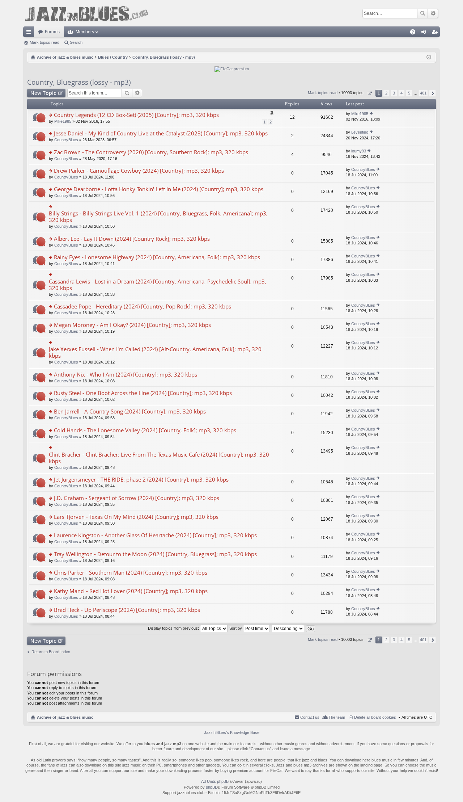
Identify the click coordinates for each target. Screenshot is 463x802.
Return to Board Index (50, 652)
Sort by (236, 628)
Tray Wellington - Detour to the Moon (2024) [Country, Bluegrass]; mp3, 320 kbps (155, 554)
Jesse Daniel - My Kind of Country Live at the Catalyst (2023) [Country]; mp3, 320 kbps (161, 133)
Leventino (359, 132)
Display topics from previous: (174, 628)
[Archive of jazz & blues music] (86, 13)
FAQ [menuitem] (415, 33)
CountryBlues (66, 140)
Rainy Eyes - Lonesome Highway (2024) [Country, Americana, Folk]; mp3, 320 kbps (157, 257)
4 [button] (401, 93)
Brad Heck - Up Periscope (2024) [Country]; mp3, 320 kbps (127, 609)
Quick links (30, 33)
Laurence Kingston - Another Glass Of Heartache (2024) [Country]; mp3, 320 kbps (155, 535)
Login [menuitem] (425, 33)
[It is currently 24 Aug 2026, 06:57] (428, 57)
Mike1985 (62, 121)
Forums (52, 31)
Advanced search (433, 13)
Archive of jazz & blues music (65, 717)
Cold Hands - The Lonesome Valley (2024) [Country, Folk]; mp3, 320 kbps (145, 430)
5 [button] (409, 93)
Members (85, 31)
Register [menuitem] (436, 33)
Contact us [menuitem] (309, 717)
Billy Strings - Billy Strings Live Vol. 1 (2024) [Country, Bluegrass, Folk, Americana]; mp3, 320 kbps (158, 216)
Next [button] (432, 93)
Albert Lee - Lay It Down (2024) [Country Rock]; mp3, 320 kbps (132, 238)
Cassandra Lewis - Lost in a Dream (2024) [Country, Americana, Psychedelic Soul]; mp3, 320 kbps (157, 284)
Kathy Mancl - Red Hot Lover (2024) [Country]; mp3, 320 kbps (131, 591)
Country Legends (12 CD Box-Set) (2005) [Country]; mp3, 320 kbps (136, 115)
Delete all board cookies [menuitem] (375, 717)
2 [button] (386, 93)
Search (422, 13)
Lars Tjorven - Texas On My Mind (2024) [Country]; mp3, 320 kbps (136, 516)
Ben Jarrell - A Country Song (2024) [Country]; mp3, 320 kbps (130, 411)
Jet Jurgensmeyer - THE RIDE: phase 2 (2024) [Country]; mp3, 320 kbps (141, 479)
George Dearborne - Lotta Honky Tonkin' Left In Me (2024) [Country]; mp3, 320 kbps (158, 189)
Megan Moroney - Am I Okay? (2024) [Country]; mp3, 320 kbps (132, 325)
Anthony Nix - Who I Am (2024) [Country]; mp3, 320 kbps (125, 374)
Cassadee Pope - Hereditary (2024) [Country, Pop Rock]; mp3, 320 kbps (142, 306)
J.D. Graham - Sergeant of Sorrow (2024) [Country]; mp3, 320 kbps (136, 498)
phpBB (211, 787)
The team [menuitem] (336, 717)
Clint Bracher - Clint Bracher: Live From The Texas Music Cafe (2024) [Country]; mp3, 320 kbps (159, 458)
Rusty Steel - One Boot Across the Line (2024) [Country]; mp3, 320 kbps (143, 393)
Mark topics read (44, 42)
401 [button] (423, 93)
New (43, 92)
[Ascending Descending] (288, 628)
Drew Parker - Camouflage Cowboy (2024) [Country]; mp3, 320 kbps (139, 170)
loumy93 (358, 151)
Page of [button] (369, 93)
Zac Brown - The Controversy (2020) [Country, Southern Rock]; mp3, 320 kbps (151, 152)
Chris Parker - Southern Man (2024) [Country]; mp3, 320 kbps (130, 572)
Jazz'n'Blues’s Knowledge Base (231, 732)
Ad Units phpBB (215, 781)
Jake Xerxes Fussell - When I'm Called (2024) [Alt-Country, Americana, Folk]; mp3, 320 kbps (155, 352)
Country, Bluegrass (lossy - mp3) (79, 82)
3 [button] (394, 93)
